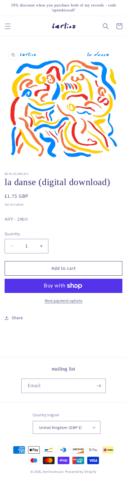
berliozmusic (53, 471)
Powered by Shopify (81, 471)
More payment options (64, 300)
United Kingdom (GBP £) (60, 427)
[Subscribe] (98, 386)
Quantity (12, 233)
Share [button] (17, 317)
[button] (7, 26)
